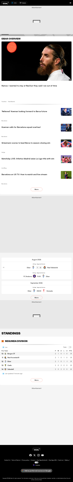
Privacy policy (25, 460)
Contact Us (7, 460)
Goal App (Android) (42, 460)
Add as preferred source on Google (38, 471)
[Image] (36, 61)
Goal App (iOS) (53, 460)
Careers (33, 460)
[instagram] (38, 455)
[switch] (69, 347)
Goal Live (60, 460)
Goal (12, 478)
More (36, 189)
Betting (67, 460)
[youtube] (42, 455)
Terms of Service (16, 460)
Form (64, 347)
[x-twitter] (34, 455)
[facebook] (30, 455)
